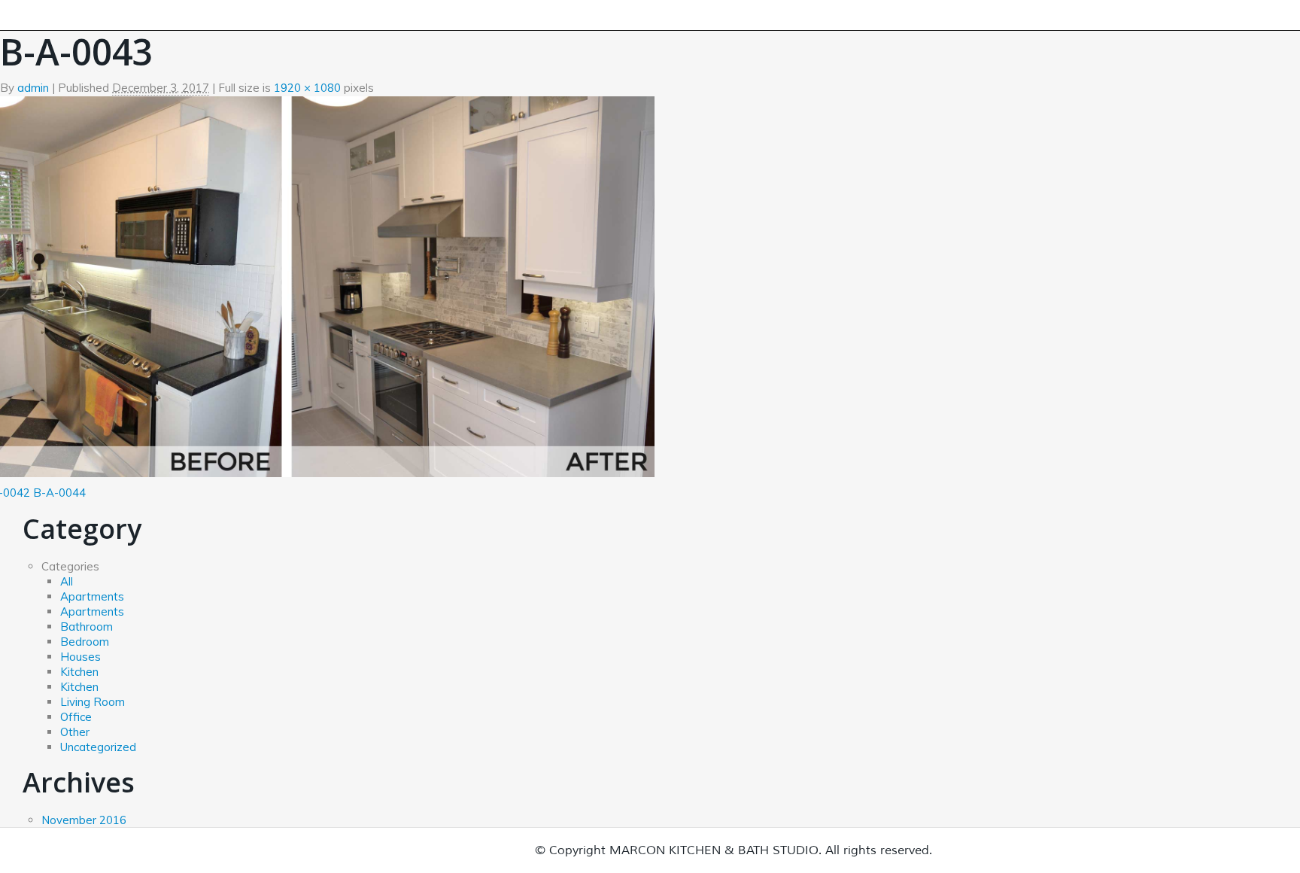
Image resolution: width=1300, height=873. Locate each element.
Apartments (92, 596)
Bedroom (84, 641)
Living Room (92, 702)
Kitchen (79, 672)
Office (76, 717)
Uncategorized (98, 747)
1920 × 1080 (307, 88)
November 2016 (83, 820)
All (66, 581)
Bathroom (86, 626)
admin (33, 88)
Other (75, 732)
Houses (80, 656)
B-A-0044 (59, 492)
